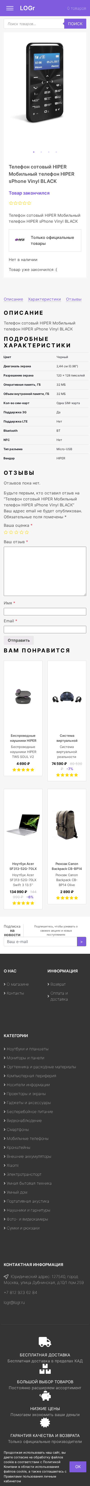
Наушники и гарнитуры (28, 1210)
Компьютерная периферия (31, 1075)
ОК (78, 1466)
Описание (13, 299)
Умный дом (17, 1192)
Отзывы (74, 299)
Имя (9, 602)
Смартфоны (18, 1129)
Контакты (15, 993)
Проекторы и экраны (26, 1093)
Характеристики (44, 299)
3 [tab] (48, 152)
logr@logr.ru (14, 1302)
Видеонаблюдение (24, 1120)
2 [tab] (41, 152)
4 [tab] (56, 152)
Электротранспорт (24, 1174)
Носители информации (28, 1084)
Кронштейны (18, 1147)
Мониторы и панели (25, 1057)
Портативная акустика (28, 1201)
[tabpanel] (45, 82)
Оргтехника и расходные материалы (41, 1066)
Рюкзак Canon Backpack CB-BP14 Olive (67, 869)
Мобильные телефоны (27, 1138)
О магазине (18, 984)
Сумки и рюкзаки (23, 1227)
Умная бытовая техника (29, 1183)
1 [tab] (33, 152)
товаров (76, 8)
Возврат (58, 984)
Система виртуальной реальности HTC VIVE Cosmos (66, 757)
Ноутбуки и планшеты (27, 1048)
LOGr (27, 8)
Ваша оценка (18, 525)
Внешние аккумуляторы (29, 1156)
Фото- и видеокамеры (27, 1219)
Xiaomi (13, 1165)
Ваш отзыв (16, 541)
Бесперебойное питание (30, 1111)
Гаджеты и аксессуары (29, 1102)
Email (10, 620)
